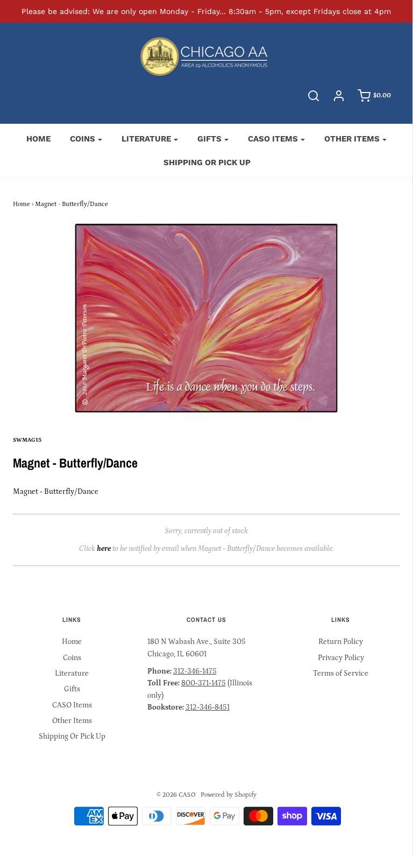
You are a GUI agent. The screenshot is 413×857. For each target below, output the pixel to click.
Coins (72, 658)
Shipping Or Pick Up (207, 162)
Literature (72, 673)
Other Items (72, 721)
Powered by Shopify (229, 794)
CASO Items (72, 705)
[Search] (313, 95)
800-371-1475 (203, 683)
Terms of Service (340, 673)
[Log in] (339, 95)
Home (38, 139)
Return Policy (340, 642)
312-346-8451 (208, 707)
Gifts (72, 689)
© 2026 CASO (176, 794)
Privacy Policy (341, 658)
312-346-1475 (195, 671)
